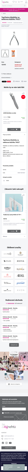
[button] (26, 109)
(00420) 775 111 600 (9, 438)
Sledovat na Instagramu (15, 384)
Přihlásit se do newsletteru (9, 416)
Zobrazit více (14, 345)
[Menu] (26, 2)
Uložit (9, 81)
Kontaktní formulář (8, 447)
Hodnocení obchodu (14, 300)
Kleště (7, 180)
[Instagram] (6, 442)
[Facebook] (2, 442)
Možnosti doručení (19, 68)
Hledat (24, 5)
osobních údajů (19, 412)
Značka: (5, 26)
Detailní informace (5, 77)
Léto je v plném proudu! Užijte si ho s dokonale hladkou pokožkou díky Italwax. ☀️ (14, 10)
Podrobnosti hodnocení (17, 22)
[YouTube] (10, 442)
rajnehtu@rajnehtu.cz (9, 436)
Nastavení (14, 463)
